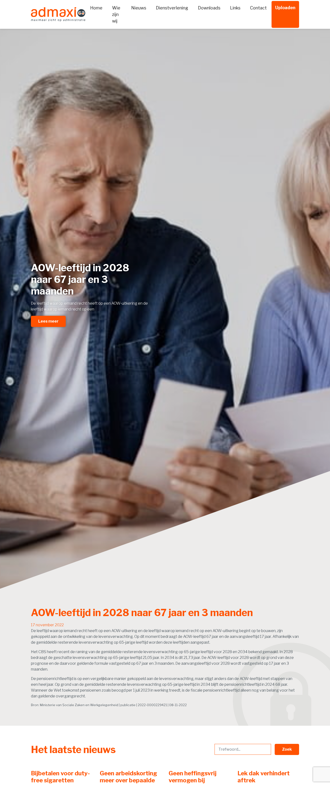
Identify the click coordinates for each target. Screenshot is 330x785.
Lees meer (48, 321)
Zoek (287, 749)
